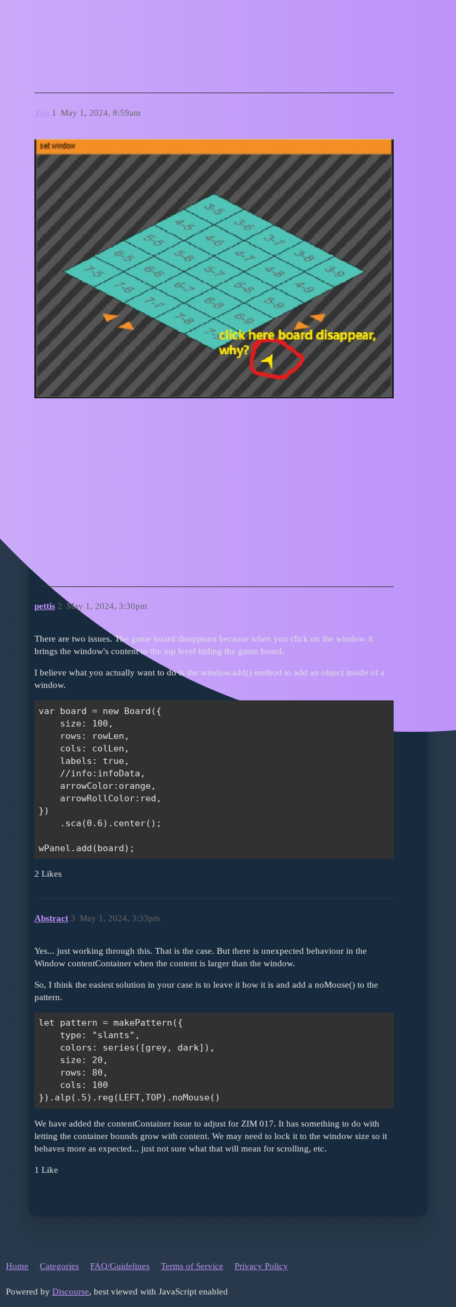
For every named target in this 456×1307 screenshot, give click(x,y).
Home (17, 1266)
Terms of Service (192, 1266)
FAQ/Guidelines (120, 1266)
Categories (59, 1266)
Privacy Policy (261, 1266)
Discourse (70, 1291)
